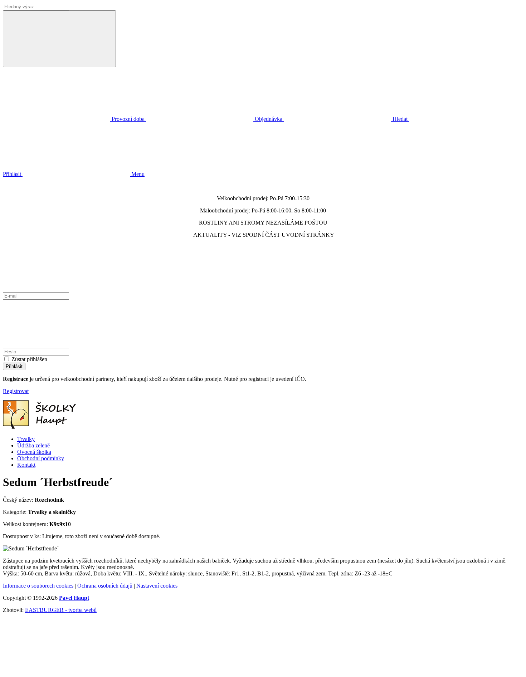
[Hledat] (59, 38)
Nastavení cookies (156, 586)
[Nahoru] (56, 671)
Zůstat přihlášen (29, 359)
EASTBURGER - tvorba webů (61, 610)
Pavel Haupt (74, 598)
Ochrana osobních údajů (105, 586)
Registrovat (16, 391)
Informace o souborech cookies (39, 586)
